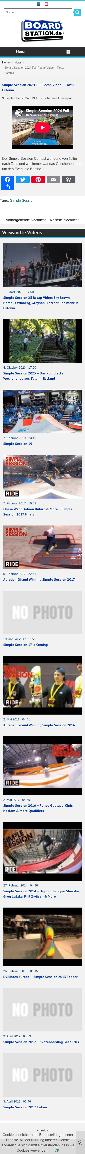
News (18, 62)
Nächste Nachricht (64, 220)
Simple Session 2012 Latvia (25, 1107)
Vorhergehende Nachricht (26, 220)
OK (57, 1150)
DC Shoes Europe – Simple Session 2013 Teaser (40, 976)
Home (6, 62)
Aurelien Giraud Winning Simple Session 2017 (39, 579)
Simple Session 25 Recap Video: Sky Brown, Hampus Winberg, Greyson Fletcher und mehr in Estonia (40, 302)
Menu (20, 51)
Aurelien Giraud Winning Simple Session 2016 (39, 725)
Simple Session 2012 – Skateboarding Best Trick (41, 1042)
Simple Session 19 (17, 443)
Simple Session (22, 200)
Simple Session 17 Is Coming (25, 644)
